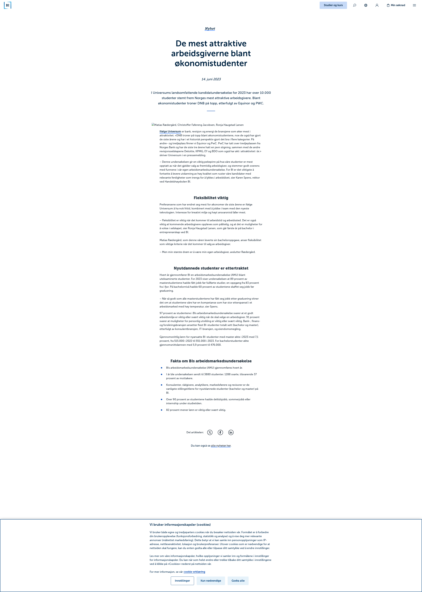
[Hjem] (7, 5)
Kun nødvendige (211, 580)
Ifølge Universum (170, 131)
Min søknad (398, 5)
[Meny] (414, 5)
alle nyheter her (221, 445)
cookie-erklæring (194, 571)
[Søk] (354, 5)
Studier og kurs (333, 5)
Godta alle (238, 580)
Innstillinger (182, 580)
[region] (211, 555)
